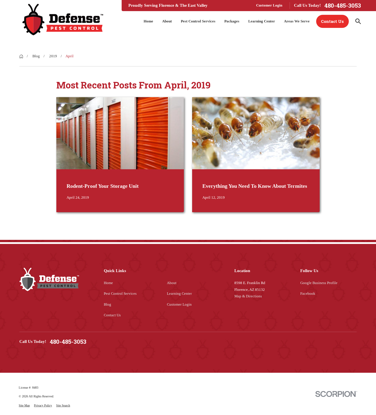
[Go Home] (21, 56)
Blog (107, 304)
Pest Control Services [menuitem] (198, 21)
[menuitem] (24, 405)
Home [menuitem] (148, 21)
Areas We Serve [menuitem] (297, 21)
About (171, 283)
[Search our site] (358, 21)
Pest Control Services (120, 293)
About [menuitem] (167, 21)
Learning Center (179, 293)
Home (108, 283)
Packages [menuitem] (231, 21)
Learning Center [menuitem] (261, 21)
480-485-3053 (342, 5)
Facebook (307, 293)
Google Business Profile (318, 283)
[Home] (62, 19)
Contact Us (332, 21)
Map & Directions (248, 296)
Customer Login (269, 5)
